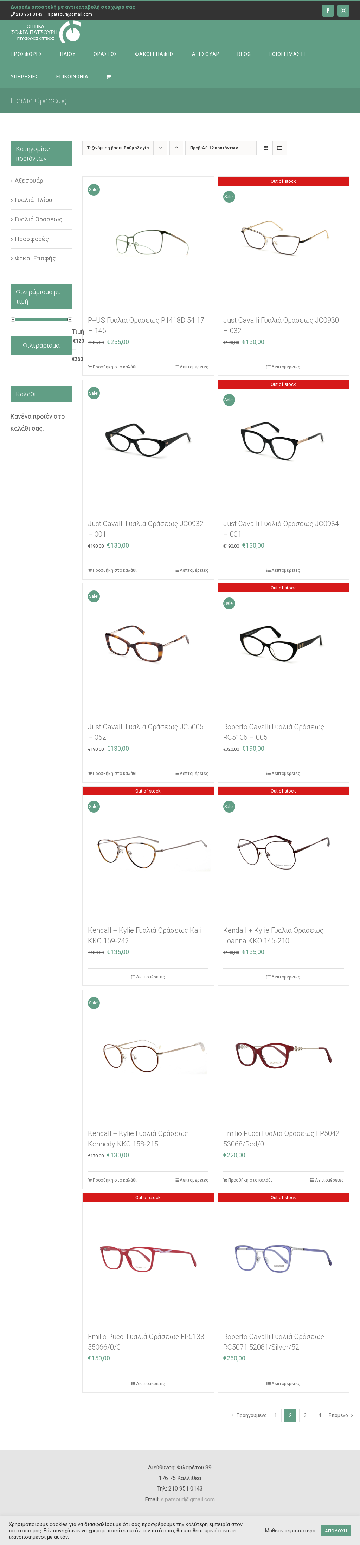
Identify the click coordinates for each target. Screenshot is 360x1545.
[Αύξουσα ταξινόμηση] (176, 148)
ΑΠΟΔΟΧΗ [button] (336, 1530)
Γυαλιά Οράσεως (39, 219)
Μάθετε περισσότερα (290, 1530)
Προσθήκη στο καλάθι (115, 366)
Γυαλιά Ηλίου (33, 199)
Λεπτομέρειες (194, 366)
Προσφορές (32, 239)
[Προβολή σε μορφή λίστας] (280, 148)
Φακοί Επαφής (35, 258)
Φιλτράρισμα (41, 345)
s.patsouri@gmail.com (70, 14)
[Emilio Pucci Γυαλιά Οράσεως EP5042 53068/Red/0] (283, 1055)
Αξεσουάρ (29, 180)
